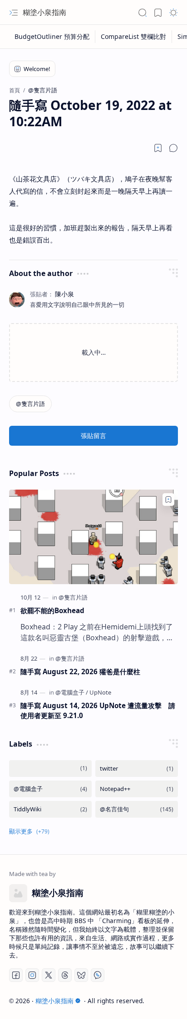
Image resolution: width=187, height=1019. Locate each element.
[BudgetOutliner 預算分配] (52, 36)
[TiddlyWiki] (50, 809)
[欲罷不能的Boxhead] (93, 537)
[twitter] (136, 768)
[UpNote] (100, 692)
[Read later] (158, 148)
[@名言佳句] (136, 809)
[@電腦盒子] (71, 692)
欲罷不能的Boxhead (52, 610)
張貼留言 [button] (93, 435)
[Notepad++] (136, 789)
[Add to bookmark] (168, 499)
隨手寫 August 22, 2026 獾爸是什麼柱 (80, 671)
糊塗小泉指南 (44, 12)
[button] (13, 12)
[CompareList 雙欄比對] (133, 36)
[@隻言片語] (30, 403)
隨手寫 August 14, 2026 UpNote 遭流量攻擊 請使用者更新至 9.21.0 (97, 710)
